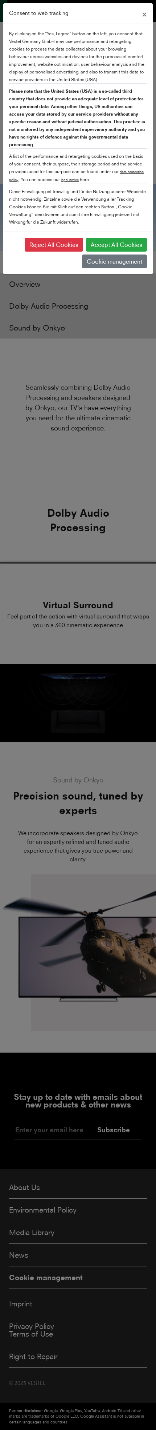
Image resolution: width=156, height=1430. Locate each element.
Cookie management (114, 261)
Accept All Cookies (116, 244)
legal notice (70, 180)
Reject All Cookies (53, 244)
